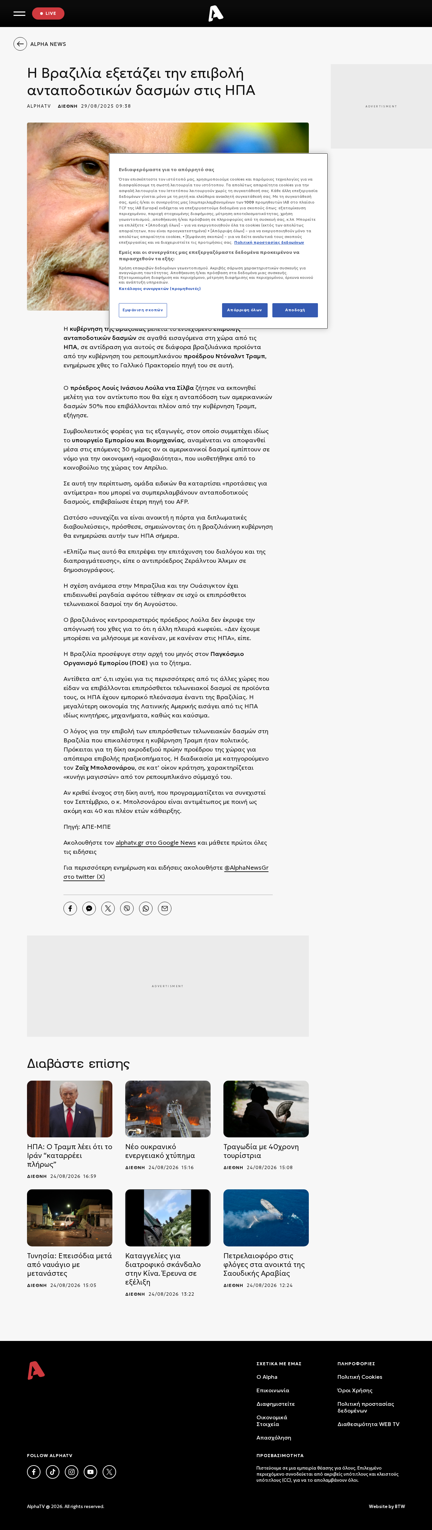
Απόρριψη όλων (244, 310)
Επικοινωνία (272, 1390)
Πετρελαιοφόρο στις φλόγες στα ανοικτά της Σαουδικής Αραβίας (264, 1264)
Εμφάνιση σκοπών (143, 310)
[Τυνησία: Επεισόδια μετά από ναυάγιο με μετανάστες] (69, 1217)
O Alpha (266, 1376)
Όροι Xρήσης (355, 1390)
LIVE (51, 13)
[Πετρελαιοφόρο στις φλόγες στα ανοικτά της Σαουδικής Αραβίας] (266, 1217)
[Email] (164, 908)
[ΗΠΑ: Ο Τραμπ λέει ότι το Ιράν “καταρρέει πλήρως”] (69, 1109)
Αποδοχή (295, 310)
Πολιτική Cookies (360, 1376)
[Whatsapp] (146, 908)
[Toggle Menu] (19, 14)
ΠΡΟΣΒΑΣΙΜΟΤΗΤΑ (280, 1455)
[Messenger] (89, 908)
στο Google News (170, 842)
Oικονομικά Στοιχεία (271, 1420)
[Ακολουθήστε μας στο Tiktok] (52, 1472)
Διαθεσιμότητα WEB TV (369, 1424)
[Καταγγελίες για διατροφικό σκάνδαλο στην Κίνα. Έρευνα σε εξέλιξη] (168, 1217)
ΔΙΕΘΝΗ (68, 106)
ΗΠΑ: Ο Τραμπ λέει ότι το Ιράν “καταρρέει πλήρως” (69, 1155)
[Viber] (127, 908)
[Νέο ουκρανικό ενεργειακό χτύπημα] (168, 1109)
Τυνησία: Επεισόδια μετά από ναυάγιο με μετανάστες (69, 1264)
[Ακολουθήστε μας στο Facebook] (33, 1472)
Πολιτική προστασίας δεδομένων (366, 1407)
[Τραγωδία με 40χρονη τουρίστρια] (266, 1109)
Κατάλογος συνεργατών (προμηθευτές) (160, 288)
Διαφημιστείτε (275, 1403)
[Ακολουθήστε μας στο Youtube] (90, 1472)
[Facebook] (70, 908)
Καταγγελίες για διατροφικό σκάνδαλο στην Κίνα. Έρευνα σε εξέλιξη (163, 1269)
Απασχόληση (273, 1437)
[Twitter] (108, 908)
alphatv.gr (130, 842)
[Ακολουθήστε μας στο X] (109, 1472)
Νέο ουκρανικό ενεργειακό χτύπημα (160, 1151)
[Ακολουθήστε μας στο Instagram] (71, 1472)
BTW (400, 1506)
